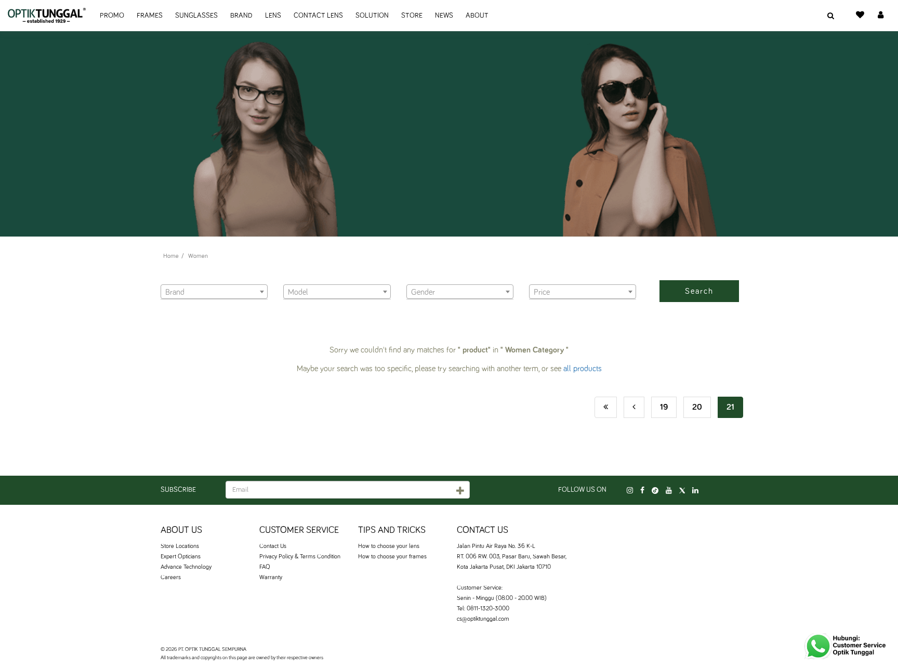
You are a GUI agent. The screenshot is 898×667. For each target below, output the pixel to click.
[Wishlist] (860, 15)
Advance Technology (186, 567)
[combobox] (214, 291)
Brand (241, 15)
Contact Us (272, 546)
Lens (273, 15)
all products (582, 368)
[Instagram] (630, 491)
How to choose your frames (392, 557)
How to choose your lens (388, 546)
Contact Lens (318, 15)
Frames (150, 15)
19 (664, 407)
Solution (372, 15)
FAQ (264, 567)
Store (411, 15)
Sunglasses (196, 15)
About (477, 15)
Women (198, 256)
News (444, 15)
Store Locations (180, 546)
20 (697, 407)
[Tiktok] (655, 491)
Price (537, 278)
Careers (171, 577)
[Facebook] (642, 491)
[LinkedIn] (695, 491)
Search (699, 291)
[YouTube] (669, 491)
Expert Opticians (181, 557)
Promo (112, 15)
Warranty (270, 577)
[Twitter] (682, 491)
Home (171, 256)
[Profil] (880, 15)
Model (292, 278)
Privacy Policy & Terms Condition (299, 557)
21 (730, 407)
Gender (417, 278)
